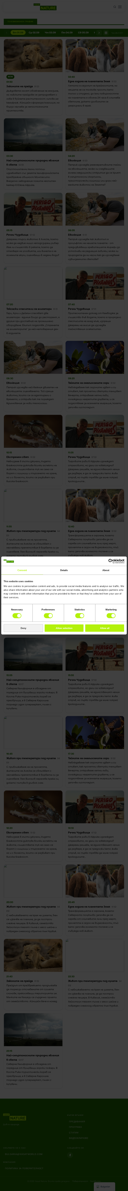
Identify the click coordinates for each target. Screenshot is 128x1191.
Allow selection (64, 628)
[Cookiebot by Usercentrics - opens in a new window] (110, 561)
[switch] (48, 615)
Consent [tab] (22, 570)
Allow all (104, 628)
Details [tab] (64, 570)
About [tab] (105, 570)
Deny (23, 628)
